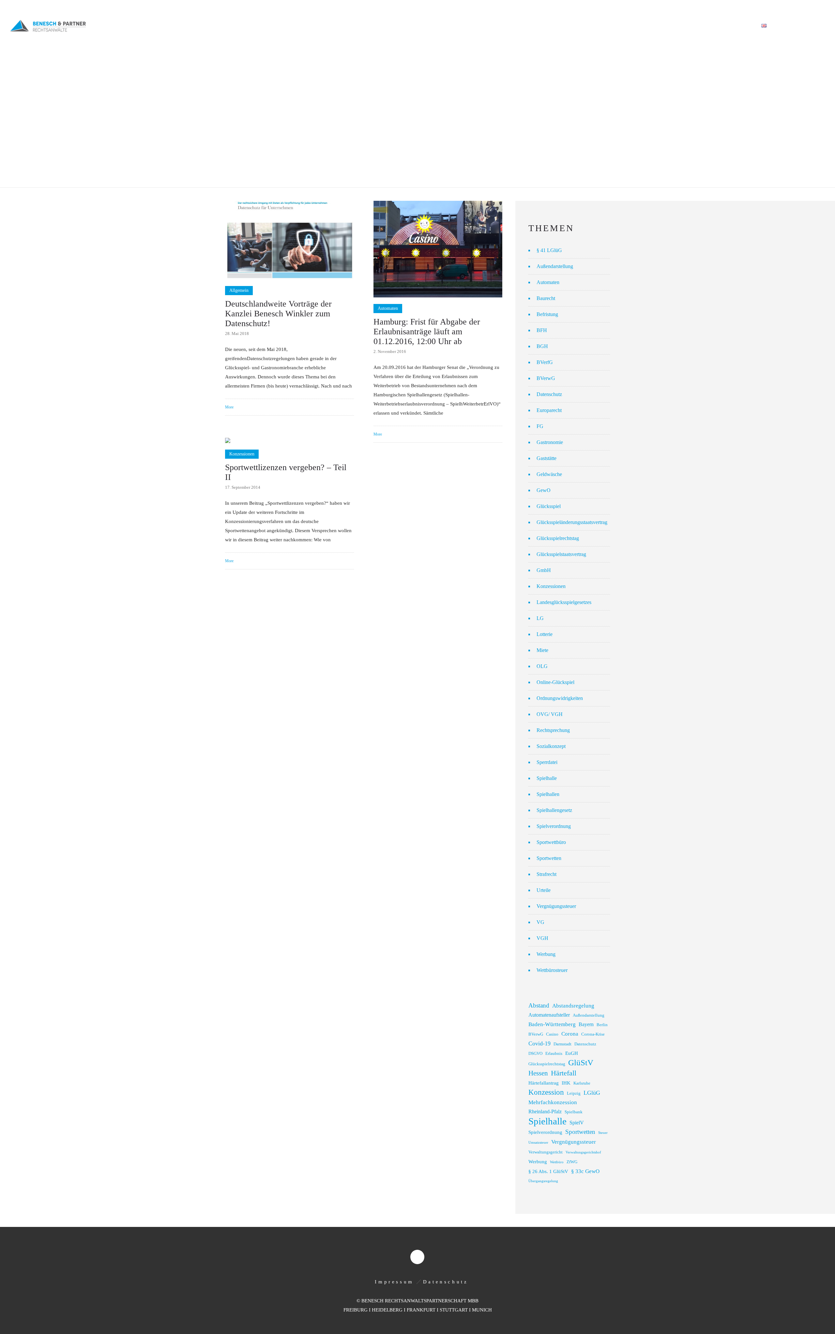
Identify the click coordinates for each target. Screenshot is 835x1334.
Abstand (538, 1005)
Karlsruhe (581, 1083)
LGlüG (592, 1092)
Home (524, 26)
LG (540, 618)
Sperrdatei (547, 762)
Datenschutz (549, 394)
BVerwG (546, 378)
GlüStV (580, 1062)
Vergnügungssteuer (556, 906)
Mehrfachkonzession (552, 1102)
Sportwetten (549, 858)
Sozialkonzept (551, 746)
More (229, 407)
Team (630, 26)
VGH (542, 938)
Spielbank (574, 1112)
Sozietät (554, 26)
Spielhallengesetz (554, 810)
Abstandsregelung (573, 1006)
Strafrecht (546, 874)
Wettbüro (557, 1162)
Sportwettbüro (551, 842)
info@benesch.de (92, 7)
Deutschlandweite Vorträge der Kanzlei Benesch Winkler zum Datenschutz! (278, 313)
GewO (544, 490)
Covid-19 (539, 1043)
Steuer (603, 1133)
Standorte (700, 26)
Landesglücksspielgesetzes (564, 602)
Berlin (602, 1025)
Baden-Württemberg (552, 1024)
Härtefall (563, 1073)
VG (540, 922)
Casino (552, 1034)
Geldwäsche (549, 474)
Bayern (586, 1024)
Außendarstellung (555, 266)
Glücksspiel (549, 506)
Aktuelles (662, 26)
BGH (542, 346)
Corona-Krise (593, 1034)
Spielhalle (547, 778)
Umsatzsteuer (538, 1142)
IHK (566, 1083)
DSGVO (535, 1053)
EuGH (571, 1053)
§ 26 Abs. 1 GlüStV (548, 1171)
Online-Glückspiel (555, 682)
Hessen (538, 1073)
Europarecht (549, 410)
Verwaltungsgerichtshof (583, 1152)
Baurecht (546, 298)
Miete (542, 650)
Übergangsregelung (543, 1181)
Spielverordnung (554, 826)
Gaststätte (546, 458)
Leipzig (574, 1093)
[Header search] (817, 26)
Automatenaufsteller (549, 1015)
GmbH (544, 570)
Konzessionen (551, 586)
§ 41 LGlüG (549, 250)
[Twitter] (818, 7)
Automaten (548, 282)
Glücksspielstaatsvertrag (561, 554)
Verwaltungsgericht (545, 1152)
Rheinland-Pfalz (545, 1111)
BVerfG (545, 362)
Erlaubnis (553, 1053)
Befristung (547, 314)
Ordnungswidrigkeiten (560, 698)
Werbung (546, 954)
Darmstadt (562, 1044)
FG (540, 426)
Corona (569, 1034)
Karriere (737, 26)
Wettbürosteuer (552, 970)
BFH (542, 330)
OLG (542, 666)
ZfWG (572, 1162)
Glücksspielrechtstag (558, 538)
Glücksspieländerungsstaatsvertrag (572, 522)
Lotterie (545, 634)
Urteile (544, 890)
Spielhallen (548, 794)
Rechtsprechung (553, 730)
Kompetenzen (594, 26)
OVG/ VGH (550, 714)
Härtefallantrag (543, 1083)
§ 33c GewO (585, 1171)
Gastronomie (550, 442)
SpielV (576, 1122)
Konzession (546, 1092)
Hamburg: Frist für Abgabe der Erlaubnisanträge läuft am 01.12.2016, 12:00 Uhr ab (426, 331)
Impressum (394, 1281)
